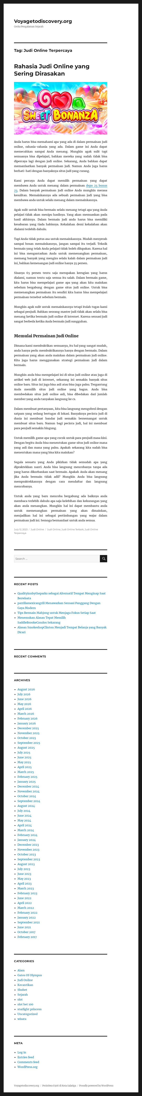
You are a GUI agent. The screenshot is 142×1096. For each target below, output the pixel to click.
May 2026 (24, 704)
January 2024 (26, 840)
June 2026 (24, 699)
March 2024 (25, 830)
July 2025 (23, 752)
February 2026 (27, 718)
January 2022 (26, 917)
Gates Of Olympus (29, 975)
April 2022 (24, 903)
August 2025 (26, 747)
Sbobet (22, 989)
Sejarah (22, 994)
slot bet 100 (25, 1004)
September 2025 (28, 742)
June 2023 (24, 874)
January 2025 (26, 781)
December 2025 (28, 728)
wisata (21, 1019)
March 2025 (25, 772)
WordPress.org (27, 1067)
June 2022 (24, 898)
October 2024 (26, 796)
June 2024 (24, 815)
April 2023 (24, 883)
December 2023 (28, 844)
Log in (21, 1052)
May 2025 (24, 762)
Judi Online (37, 529)
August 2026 (26, 689)
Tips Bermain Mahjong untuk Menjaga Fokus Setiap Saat (56, 612)
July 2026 (23, 694)
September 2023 (28, 859)
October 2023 (26, 854)
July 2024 (23, 810)
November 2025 (28, 733)
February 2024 (27, 835)
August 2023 (26, 864)
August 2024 (26, 806)
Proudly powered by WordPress (96, 1085)
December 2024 (28, 786)
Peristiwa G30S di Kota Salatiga (59, 1085)
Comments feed (28, 1062)
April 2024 (24, 825)
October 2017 (26, 932)
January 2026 (26, 723)
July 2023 (23, 869)
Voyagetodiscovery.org (43, 21)
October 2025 (26, 738)
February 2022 (27, 912)
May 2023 (24, 878)
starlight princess (29, 1009)
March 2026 (25, 713)
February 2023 (27, 893)
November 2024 (28, 791)
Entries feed (25, 1057)
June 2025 (24, 757)
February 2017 (27, 937)
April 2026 (24, 709)
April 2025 (24, 767)
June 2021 (24, 927)
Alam (21, 970)
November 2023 (28, 849)
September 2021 (28, 922)
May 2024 (24, 820)
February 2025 (27, 776)
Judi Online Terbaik (72, 529)
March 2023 (25, 888)
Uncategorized (27, 1014)
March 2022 (25, 907)
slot (20, 999)
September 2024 (28, 801)
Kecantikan (25, 985)
